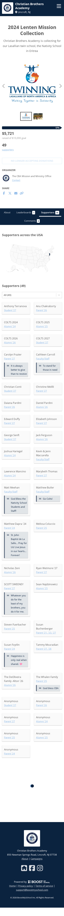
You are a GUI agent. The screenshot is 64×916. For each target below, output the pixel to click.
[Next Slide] (60, 85)
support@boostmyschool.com (32, 889)
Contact (16, 180)
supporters (8, 149)
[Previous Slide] (3, 85)
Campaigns (36, 858)
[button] (32, 83)
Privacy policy (25, 885)
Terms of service (44, 885)
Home (12, 885)
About (25, 858)
